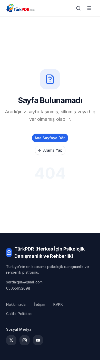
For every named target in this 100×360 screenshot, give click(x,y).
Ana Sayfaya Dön (50, 138)
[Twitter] (11, 340)
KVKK (58, 304)
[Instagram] (24, 340)
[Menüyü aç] (89, 8)
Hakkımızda (16, 304)
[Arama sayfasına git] (78, 8)
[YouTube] (38, 340)
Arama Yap (53, 150)
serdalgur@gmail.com (24, 282)
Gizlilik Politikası (19, 313)
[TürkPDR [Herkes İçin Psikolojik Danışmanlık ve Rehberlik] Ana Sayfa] (20, 8)
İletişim (39, 304)
